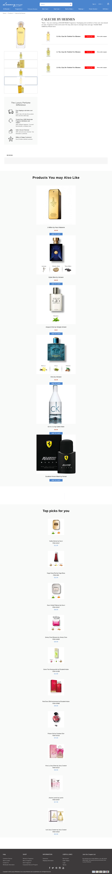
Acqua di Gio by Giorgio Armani (56, 327)
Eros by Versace (56, 377)
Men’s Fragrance (27, 860)
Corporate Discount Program (30, 864)
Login (64, 862)
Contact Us (6, 862)
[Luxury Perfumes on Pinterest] (55, 868)
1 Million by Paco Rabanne (56, 227)
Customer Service (7, 858)
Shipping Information (48, 860)
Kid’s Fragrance (27, 862)
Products (10, 13)
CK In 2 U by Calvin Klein (56, 427)
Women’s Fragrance (28, 858)
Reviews (10, 155)
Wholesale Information (9, 864)
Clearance (45, 858)
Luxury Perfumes (15, 871)
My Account (66, 858)
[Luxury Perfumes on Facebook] (49, 868)
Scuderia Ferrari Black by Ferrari (56, 476)
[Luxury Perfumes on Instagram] (59, 868)
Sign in (94, 4)
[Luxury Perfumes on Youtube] (62, 868)
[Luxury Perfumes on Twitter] (52, 868)
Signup (64, 864)
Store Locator (6, 860)
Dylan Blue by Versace (56, 277)
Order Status (66, 860)
